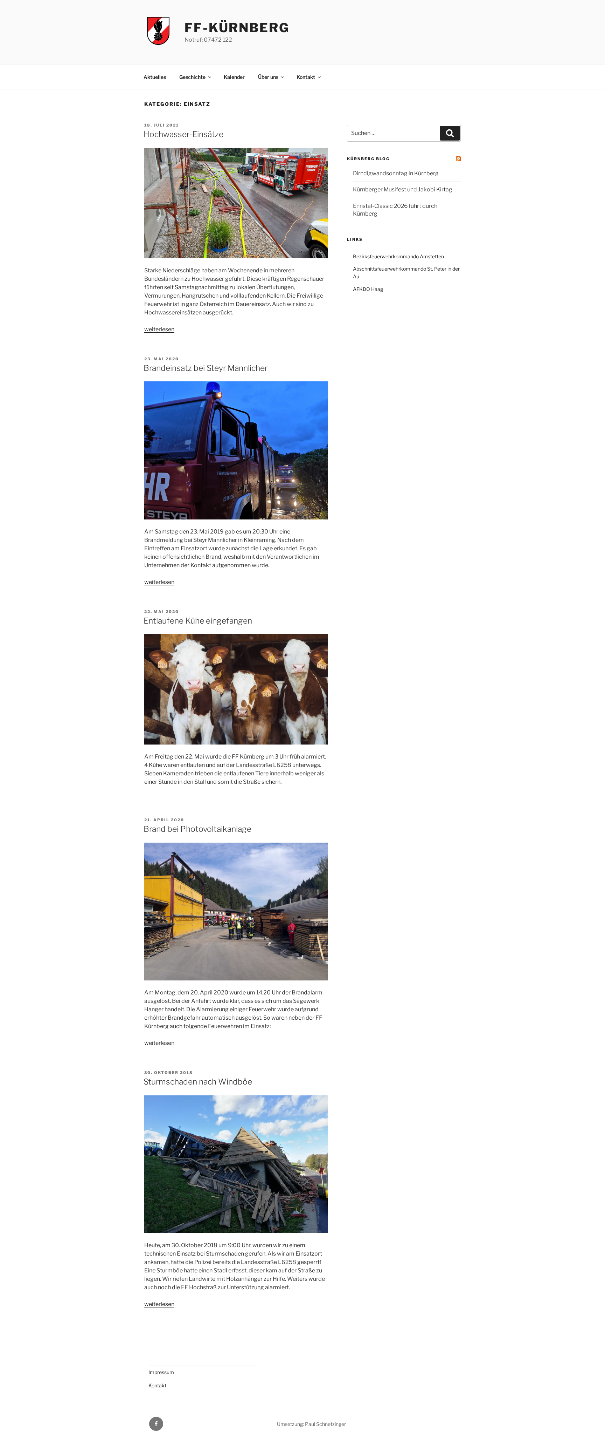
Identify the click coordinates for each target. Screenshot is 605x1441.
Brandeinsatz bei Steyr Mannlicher (205, 368)
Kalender (234, 77)
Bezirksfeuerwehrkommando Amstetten (398, 256)
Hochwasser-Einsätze (183, 134)
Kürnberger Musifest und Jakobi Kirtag (402, 189)
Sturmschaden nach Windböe (198, 1082)
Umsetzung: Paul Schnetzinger (311, 1424)
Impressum (161, 1372)
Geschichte (192, 77)
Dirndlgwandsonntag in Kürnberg (396, 173)
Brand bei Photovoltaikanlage (197, 829)
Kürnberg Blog (368, 158)
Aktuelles (155, 77)
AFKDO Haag (368, 289)
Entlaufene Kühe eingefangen (198, 621)
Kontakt (306, 77)
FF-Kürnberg (237, 27)
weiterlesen (159, 329)
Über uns (268, 77)
